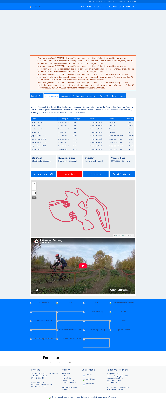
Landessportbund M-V (115, 378)
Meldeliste (69, 174)
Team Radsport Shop (69, 387)
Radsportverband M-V (115, 374)
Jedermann (65, 96)
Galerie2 (127, 174)
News (89, 6)
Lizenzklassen (51, 96)
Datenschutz (66, 378)
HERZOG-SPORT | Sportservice (118, 387)
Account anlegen (68, 380)
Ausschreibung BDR (44, 174)
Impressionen (118, 96)
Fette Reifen (36, 96)
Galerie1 (117, 174)
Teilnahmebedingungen (84, 96)
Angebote (112, 6)
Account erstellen (130, 1)
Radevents (99, 6)
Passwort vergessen (69, 382)
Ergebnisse (96, 174)
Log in (118, 1)
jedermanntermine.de (115, 389)
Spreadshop (66, 389)
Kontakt (131, 6)
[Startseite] (35, 6)
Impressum (66, 374)
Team (81, 6)
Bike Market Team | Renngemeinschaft (114, 381)
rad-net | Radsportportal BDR (117, 376)
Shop (122, 6)
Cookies (64, 376)
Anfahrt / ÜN (103, 96)
